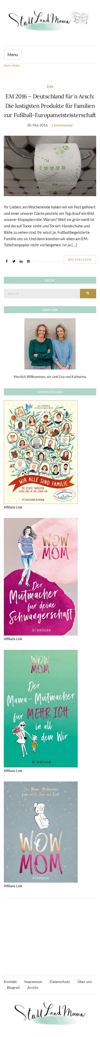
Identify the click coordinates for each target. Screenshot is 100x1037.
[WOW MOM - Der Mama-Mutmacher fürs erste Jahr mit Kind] (41, 832)
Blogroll (13, 987)
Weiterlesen (80, 259)
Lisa (50, 86)
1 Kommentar (62, 125)
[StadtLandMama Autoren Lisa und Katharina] (50, 344)
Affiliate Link (13, 507)
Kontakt (10, 981)
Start (7, 65)
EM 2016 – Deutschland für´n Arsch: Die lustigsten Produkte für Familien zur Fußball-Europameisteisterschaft (50, 106)
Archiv (32, 987)
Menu (12, 54)
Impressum (33, 981)
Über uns (84, 981)
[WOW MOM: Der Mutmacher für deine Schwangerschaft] (41, 576)
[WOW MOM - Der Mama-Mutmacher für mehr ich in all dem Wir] (41, 708)
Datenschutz (60, 981)
